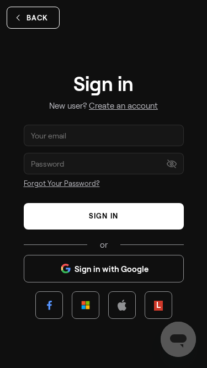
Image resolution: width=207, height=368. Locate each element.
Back (37, 17)
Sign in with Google (111, 269)
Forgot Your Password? (62, 183)
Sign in (103, 215)
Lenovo (158, 305)
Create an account (123, 105)
